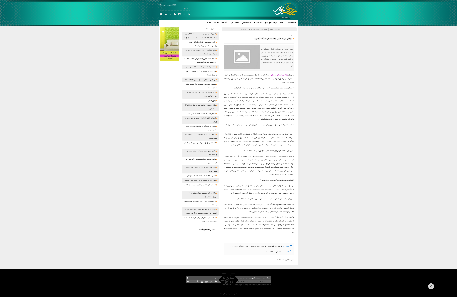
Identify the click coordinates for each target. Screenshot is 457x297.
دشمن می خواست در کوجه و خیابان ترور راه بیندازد (200, 180)
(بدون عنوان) (212, 100)
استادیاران (277, 246)
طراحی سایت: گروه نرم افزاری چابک (228, 294)
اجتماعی (278, 251)
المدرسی (269, 246)
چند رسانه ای (246, 22)
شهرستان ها (257, 22)
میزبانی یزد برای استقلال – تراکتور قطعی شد (202, 113)
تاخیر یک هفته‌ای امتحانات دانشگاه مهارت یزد (201, 175)
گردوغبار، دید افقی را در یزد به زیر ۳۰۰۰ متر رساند (200, 79)
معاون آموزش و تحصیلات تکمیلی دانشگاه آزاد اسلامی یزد (246, 246)
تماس (209, 22)
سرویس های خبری (270, 22)
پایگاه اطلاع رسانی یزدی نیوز (279, 75)
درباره (282, 22)
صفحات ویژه (235, 22)
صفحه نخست (291, 22)
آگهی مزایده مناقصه (221, 22)
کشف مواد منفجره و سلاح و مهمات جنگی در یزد (201, 66)
